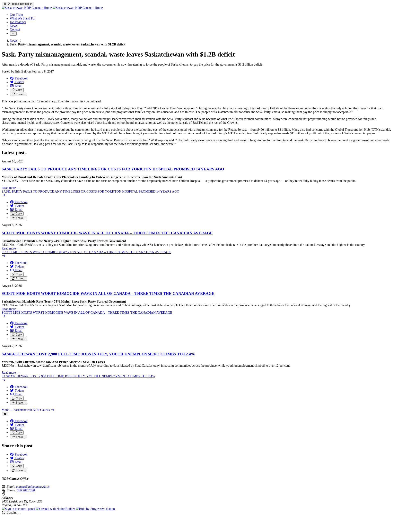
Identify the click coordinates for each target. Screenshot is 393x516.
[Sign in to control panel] (19, 508)
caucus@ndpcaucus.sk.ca (33, 486)
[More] (13, 33)
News (14, 40)
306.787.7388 (26, 490)
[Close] (5, 414)
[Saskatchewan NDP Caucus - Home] (52, 7)
